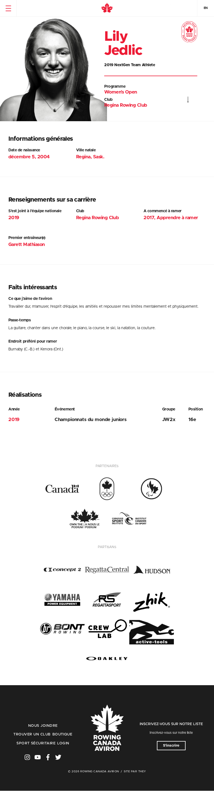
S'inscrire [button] (171, 745)
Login (63, 743)
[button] (8, 8)
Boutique (62, 734)
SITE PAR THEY (135, 771)
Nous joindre (43, 726)
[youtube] (38, 757)
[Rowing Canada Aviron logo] (107, 728)
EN (206, 7)
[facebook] (48, 757)
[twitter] (58, 757)
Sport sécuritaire (35, 743)
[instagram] (27, 757)
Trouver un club (31, 734)
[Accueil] (107, 8)
